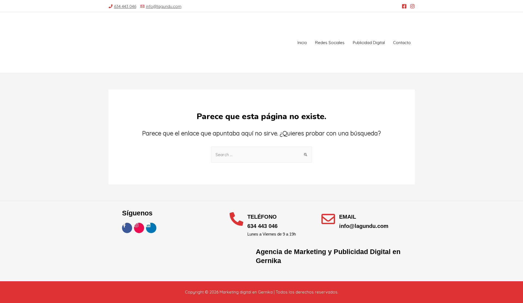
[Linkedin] (151, 228)
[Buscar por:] (261, 154)
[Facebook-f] (127, 228)
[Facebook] (404, 6)
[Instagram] (412, 6)
